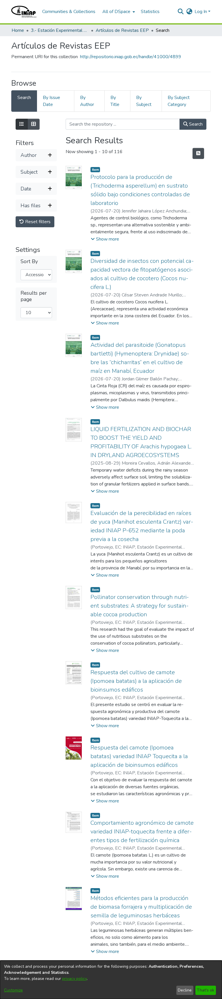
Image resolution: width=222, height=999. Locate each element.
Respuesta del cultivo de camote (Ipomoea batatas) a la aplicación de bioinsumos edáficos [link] (136, 681)
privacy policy (74, 978)
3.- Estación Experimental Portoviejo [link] (60, 30)
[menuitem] (118, 11)
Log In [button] (201, 11)
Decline (185, 990)
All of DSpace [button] (116, 11)
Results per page (34, 296)
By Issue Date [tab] (51, 101)
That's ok (205, 990)
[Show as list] (22, 124)
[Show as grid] (33, 124)
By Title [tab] (114, 101)
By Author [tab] (87, 101)
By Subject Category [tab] (179, 101)
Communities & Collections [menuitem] (68, 11)
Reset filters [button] (37, 222)
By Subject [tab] (143, 101)
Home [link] (18, 30)
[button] (23, 11)
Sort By (29, 262)
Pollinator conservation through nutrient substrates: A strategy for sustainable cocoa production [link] (139, 605)
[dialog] (111, 979)
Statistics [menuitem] (150, 11)
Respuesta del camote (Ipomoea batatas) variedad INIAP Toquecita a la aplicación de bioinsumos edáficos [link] (139, 756)
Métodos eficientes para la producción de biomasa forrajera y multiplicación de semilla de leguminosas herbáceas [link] (141, 906)
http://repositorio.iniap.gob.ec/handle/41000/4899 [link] (130, 57)
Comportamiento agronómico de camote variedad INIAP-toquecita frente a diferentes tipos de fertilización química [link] (142, 831)
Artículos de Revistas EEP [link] (122, 30)
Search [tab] (24, 97)
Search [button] (195, 124)
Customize (13, 990)
